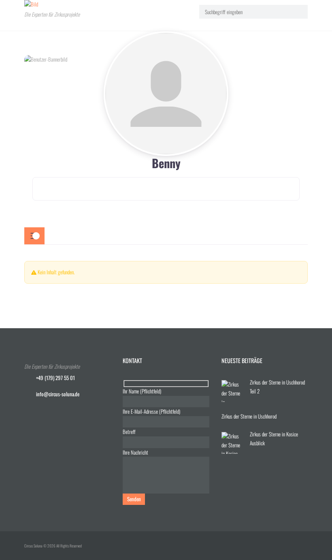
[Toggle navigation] (34, 235)
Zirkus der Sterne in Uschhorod (249, 416)
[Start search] (298, 11)
